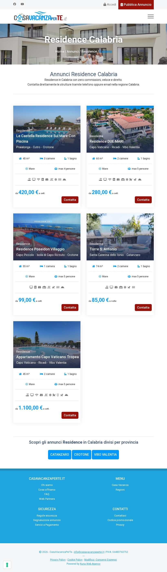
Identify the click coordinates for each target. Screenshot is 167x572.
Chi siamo (47, 484)
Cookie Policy (74, 559)
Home (59, 51)
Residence (89, 51)
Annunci (73, 51)
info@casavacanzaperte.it (89, 552)
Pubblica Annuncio (137, 5)
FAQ (46, 494)
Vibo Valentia (105, 454)
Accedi (111, 4)
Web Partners (47, 498)
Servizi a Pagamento (47, 524)
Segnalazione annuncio (47, 520)
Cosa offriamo (46, 489)
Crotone (81, 454)
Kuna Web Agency (90, 563)
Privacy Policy (58, 559)
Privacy (120, 524)
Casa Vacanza (120, 484)
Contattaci (120, 515)
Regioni (120, 489)
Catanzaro (59, 454)
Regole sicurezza (47, 515)
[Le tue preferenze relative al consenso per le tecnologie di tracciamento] (7, 565)
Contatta (70, 200)
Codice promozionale (120, 520)
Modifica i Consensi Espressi (100, 559)
